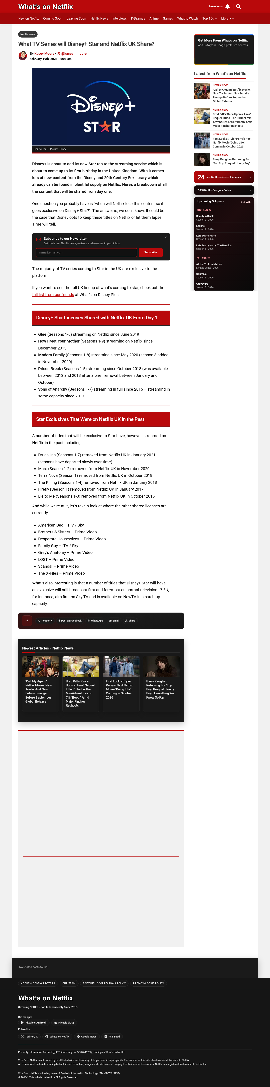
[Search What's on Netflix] (238, 6)
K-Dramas (138, 18)
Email (116, 620)
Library (226, 18)
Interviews (120, 18)
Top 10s (208, 18)
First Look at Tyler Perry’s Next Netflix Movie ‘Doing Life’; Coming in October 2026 (119, 689)
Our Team (69, 983)
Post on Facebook (71, 620)
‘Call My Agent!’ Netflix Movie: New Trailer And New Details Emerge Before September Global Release (38, 691)
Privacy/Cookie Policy (148, 983)
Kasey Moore (44, 53)
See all (245, 202)
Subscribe (150, 252)
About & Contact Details (38, 983)
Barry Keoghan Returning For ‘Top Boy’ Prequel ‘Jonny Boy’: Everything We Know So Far (160, 689)
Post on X (47, 620)
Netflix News (99, 18)
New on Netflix (28, 18)
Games (168, 18)
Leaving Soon (76, 18)
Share (132, 620)
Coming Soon (52, 18)
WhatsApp (97, 620)
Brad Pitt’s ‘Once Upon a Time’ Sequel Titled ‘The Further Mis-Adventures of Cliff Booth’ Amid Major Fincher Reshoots (80, 693)
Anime (153, 18)
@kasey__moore (74, 53)
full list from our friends (53, 294)
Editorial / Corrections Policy (104, 983)
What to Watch (187, 18)
